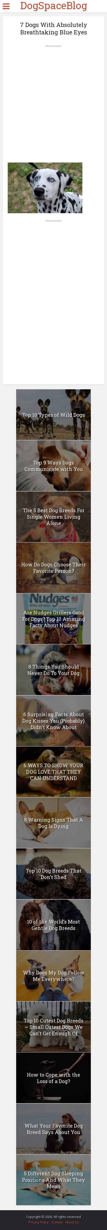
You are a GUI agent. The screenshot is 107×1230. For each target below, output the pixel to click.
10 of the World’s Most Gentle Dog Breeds (53, 924)
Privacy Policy (38, 1222)
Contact (57, 1222)
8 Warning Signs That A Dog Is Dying (53, 822)
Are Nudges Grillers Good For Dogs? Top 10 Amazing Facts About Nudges (53, 618)
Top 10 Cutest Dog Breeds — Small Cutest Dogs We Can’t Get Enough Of (53, 1027)
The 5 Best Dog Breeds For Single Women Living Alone (54, 516)
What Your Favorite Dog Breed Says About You (53, 1128)
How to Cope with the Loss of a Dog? (53, 1077)
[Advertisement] (53, 102)
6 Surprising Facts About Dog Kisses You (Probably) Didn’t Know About (53, 720)
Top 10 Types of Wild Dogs (53, 415)
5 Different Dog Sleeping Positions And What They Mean (53, 1179)
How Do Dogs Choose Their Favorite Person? (53, 567)
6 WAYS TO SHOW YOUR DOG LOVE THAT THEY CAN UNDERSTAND (53, 771)
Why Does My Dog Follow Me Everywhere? (53, 975)
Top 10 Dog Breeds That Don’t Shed (53, 873)
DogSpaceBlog (53, 5)
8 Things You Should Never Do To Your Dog (53, 669)
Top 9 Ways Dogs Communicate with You (53, 465)
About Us (72, 1222)
